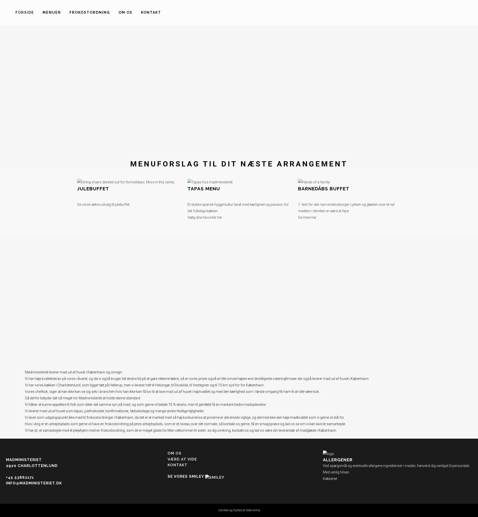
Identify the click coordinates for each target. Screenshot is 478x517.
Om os (174, 453)
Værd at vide (182, 459)
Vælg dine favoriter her (204, 217)
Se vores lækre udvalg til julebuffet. (103, 205)
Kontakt (177, 465)
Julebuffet (93, 188)
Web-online (253, 510)
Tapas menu (203, 188)
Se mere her (307, 217)
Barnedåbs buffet (323, 188)
